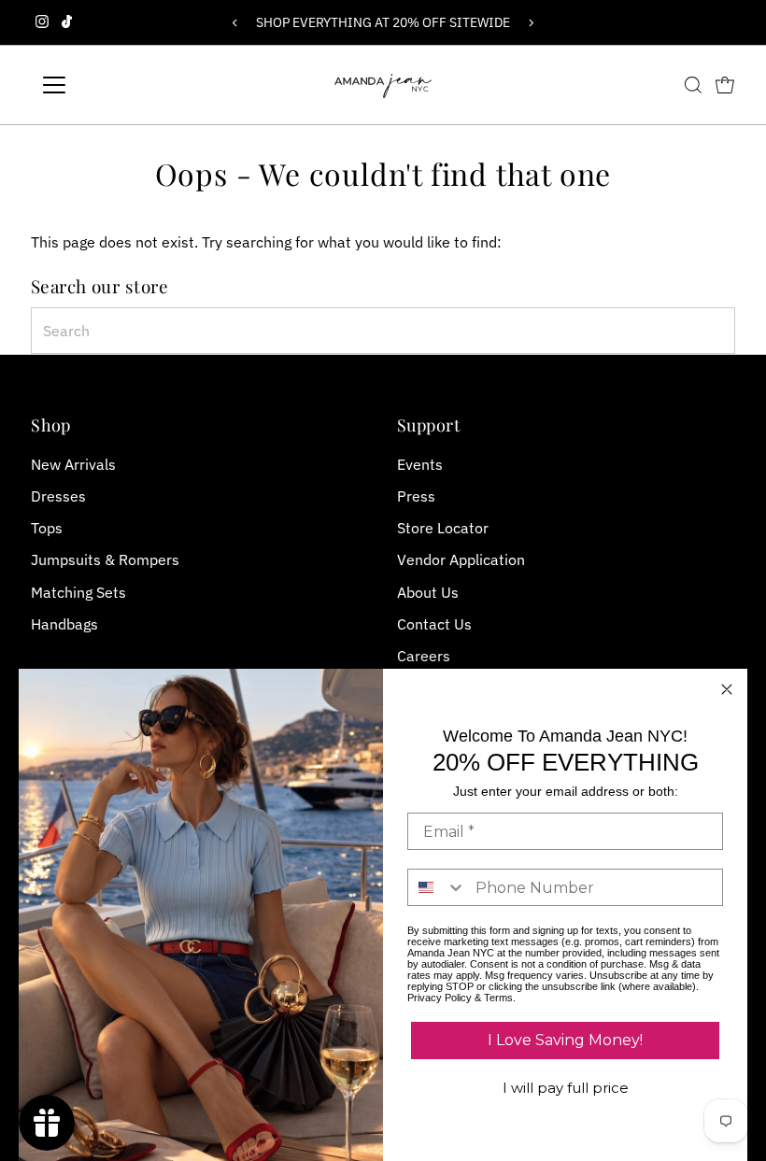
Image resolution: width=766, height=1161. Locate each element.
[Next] (531, 23)
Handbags (64, 624)
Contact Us (434, 624)
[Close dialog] (727, 689)
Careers (423, 655)
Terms (498, 997)
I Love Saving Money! (565, 1040)
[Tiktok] (67, 22)
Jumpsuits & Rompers (105, 559)
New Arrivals (73, 464)
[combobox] (383, 330)
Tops (47, 527)
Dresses (58, 496)
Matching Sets (78, 592)
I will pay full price (566, 1088)
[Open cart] (725, 85)
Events (420, 464)
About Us (428, 592)
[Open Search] (693, 85)
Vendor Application (461, 559)
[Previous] (235, 23)
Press (416, 496)
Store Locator (443, 527)
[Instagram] (42, 22)
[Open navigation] (114, 85)
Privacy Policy (439, 997)
